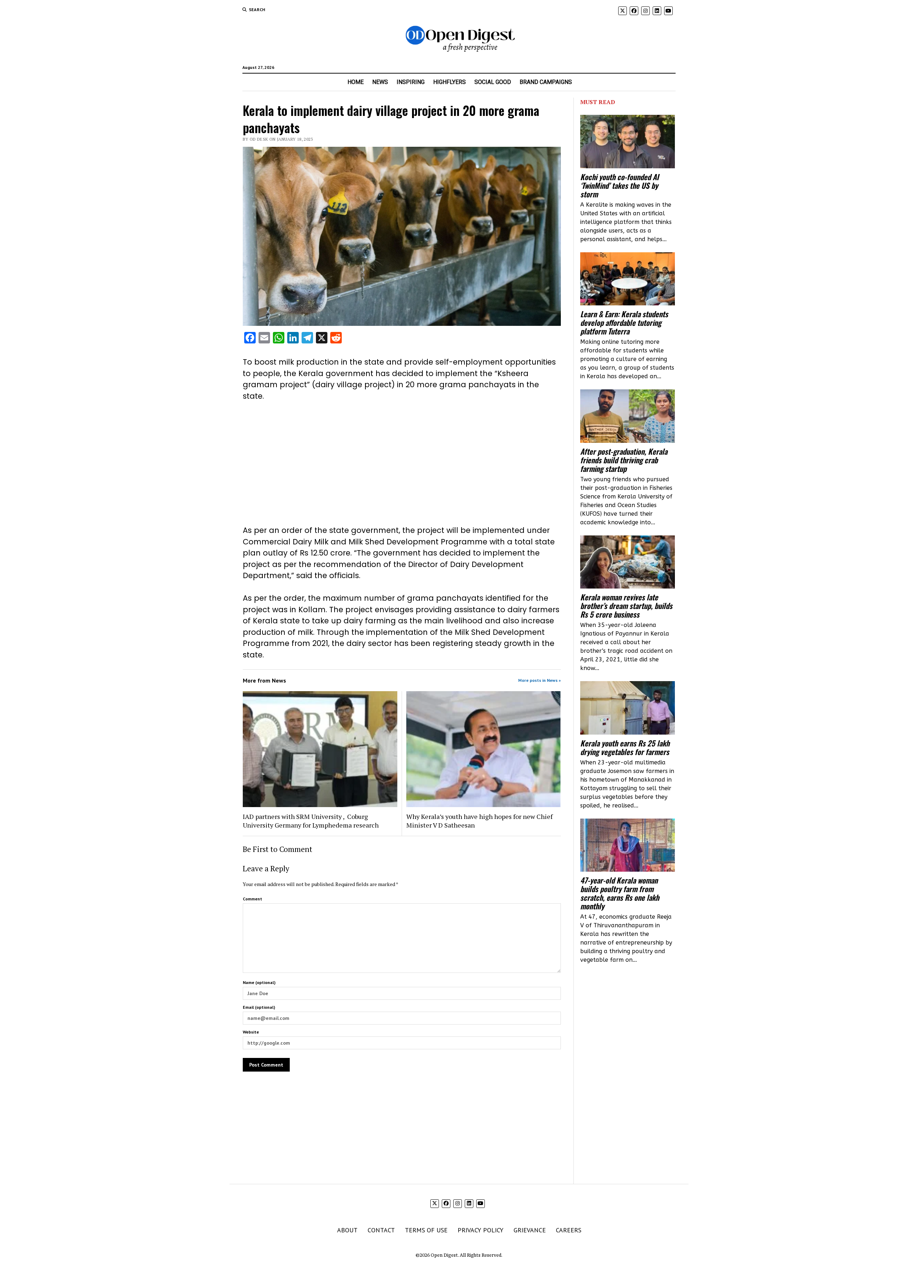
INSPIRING (411, 82)
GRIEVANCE (530, 1230)
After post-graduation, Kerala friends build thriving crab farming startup (623, 460)
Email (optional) (259, 1007)
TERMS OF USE (426, 1230)
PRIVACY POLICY (480, 1230)
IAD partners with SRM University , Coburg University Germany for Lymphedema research (311, 820)
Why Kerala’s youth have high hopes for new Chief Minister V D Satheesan (479, 820)
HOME (355, 82)
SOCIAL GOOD (492, 82)
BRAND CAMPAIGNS (546, 82)
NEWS (380, 82)
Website (251, 1032)
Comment (252, 898)
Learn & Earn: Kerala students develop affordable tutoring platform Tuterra (624, 323)
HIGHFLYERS (449, 82)
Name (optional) (259, 982)
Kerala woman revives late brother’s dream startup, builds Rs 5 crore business (626, 606)
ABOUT (347, 1230)
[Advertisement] (402, 463)
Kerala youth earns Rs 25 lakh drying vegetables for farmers (624, 747)
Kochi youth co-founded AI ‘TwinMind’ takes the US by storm (619, 185)
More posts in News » (539, 680)
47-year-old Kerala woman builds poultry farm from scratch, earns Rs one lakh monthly (619, 893)
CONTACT (381, 1230)
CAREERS (568, 1230)
